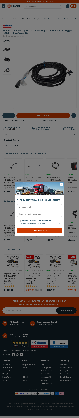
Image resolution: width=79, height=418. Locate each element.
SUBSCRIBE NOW (39, 230)
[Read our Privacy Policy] (59, 224)
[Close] (61, 184)
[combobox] (39, 214)
